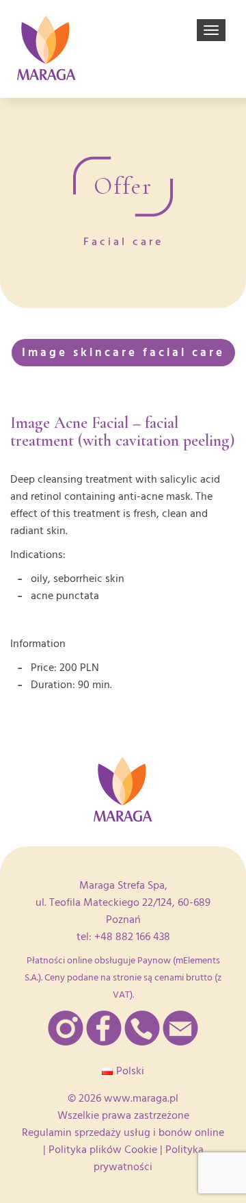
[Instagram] (65, 1028)
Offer (123, 186)
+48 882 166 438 (132, 936)
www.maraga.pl (141, 1098)
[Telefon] (142, 1028)
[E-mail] (180, 1028)
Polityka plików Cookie (103, 1149)
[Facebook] (104, 1028)
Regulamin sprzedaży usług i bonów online (123, 1132)
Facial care (123, 241)
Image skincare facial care (123, 352)
